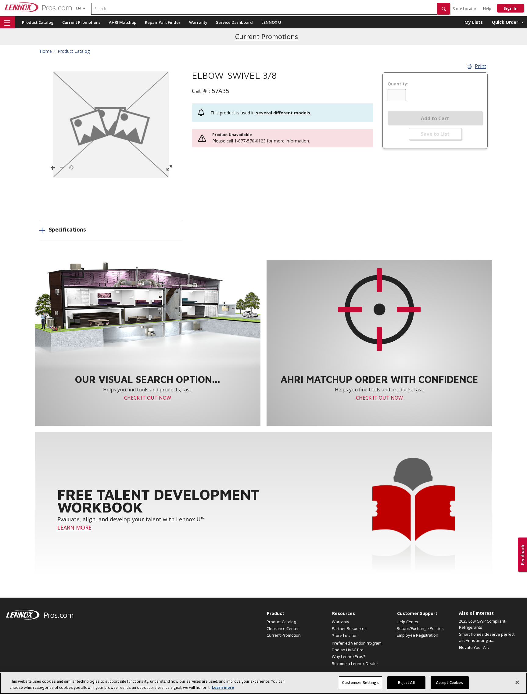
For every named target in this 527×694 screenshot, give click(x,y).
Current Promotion (284, 635)
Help (487, 8)
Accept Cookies (449, 682)
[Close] (517, 682)
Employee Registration (417, 635)
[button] (443, 9)
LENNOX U (271, 22)
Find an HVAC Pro (348, 650)
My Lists (473, 22)
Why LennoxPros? (348, 656)
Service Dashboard (234, 22)
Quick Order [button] (505, 22)
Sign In (511, 8)
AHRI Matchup (122, 22)
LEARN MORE (74, 527)
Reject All (406, 682)
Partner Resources (349, 628)
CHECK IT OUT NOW (147, 397)
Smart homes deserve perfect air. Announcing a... (486, 637)
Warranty (198, 22)
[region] (263, 683)
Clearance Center (283, 628)
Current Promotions (81, 22)
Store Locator (464, 8)
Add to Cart (435, 118)
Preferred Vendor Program (357, 643)
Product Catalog (38, 22)
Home (46, 51)
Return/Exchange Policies (420, 628)
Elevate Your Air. (474, 647)
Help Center (408, 621)
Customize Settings (360, 682)
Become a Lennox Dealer (355, 663)
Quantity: (398, 84)
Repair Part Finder (163, 22)
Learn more (223, 687)
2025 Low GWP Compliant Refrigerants (482, 624)
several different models (283, 113)
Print (480, 66)
